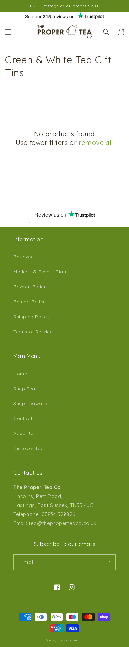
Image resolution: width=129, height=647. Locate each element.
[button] (8, 32)
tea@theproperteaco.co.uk (62, 523)
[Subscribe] (108, 562)
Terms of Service (33, 332)
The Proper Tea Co (70, 640)
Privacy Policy (30, 287)
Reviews (22, 257)
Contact (22, 418)
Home (20, 374)
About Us (24, 433)
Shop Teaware (30, 403)
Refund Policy (29, 302)
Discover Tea (28, 448)
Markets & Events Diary (40, 272)
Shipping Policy (31, 317)
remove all (96, 142)
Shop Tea (24, 389)
